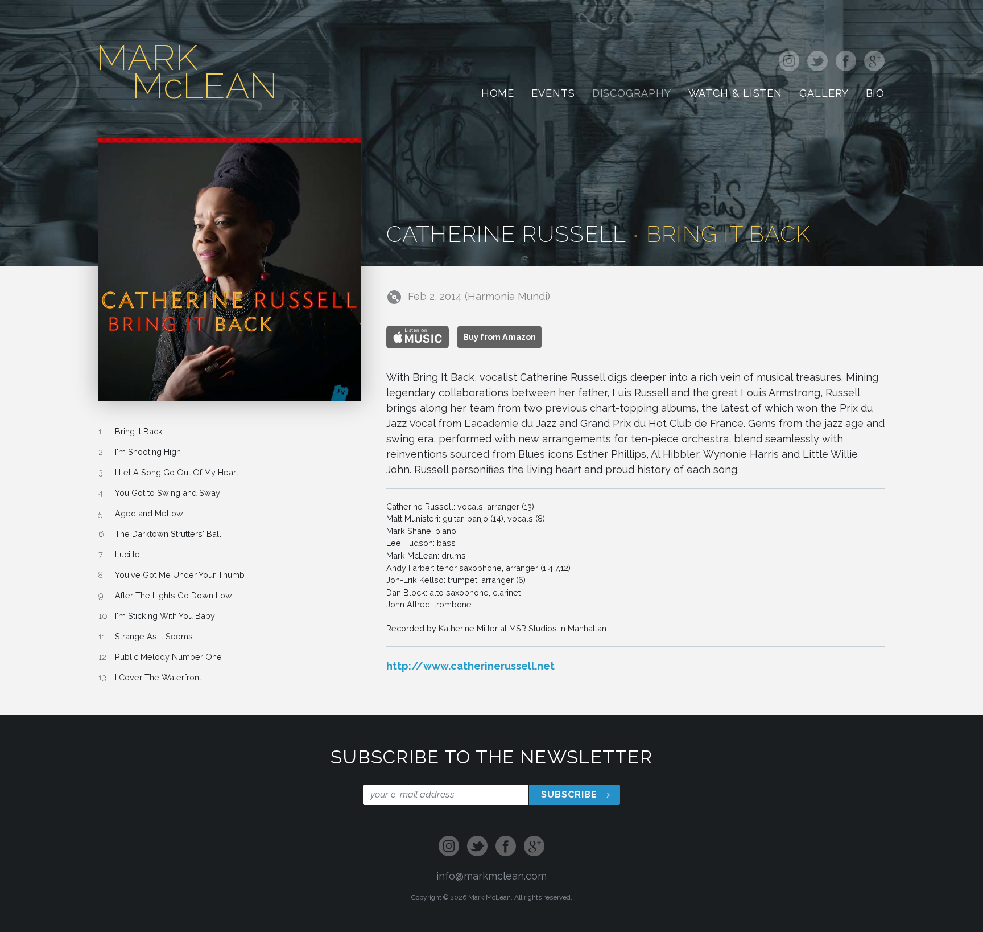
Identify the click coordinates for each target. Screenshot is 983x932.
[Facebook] (846, 62)
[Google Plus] (872, 62)
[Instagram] (791, 62)
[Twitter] (817, 62)
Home (498, 95)
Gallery (823, 95)
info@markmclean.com (491, 876)
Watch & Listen (735, 95)
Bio (875, 95)
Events (553, 95)
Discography (631, 95)
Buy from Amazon (499, 337)
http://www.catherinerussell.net (470, 666)
